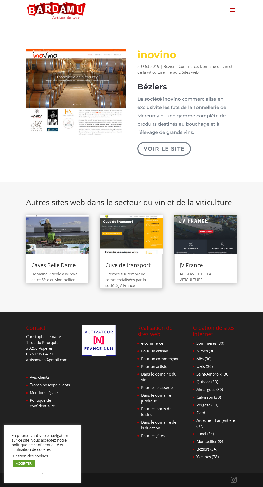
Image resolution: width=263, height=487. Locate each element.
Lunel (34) (205, 433)
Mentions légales (44, 392)
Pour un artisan (154, 350)
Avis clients (39, 377)
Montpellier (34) (210, 441)
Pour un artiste (154, 366)
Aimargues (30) (209, 389)
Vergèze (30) (207, 404)
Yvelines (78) (207, 456)
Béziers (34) (206, 449)
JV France (191, 265)
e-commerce (152, 343)
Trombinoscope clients (50, 384)
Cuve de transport (128, 265)
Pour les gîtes (153, 435)
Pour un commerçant (160, 358)
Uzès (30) (204, 366)
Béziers (170, 66)
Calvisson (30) (208, 397)
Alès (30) (203, 358)
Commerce (188, 66)
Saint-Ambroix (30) (212, 374)
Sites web (190, 72)
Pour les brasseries (157, 387)
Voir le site (164, 149)
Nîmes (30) (205, 350)
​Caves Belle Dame (53, 265)
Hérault (173, 72)
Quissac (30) (207, 381)
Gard (200, 412)
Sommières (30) (210, 343)
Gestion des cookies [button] (30, 456)
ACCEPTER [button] (24, 463)
